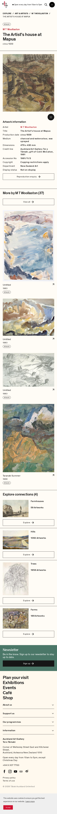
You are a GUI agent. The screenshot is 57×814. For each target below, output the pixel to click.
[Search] (46, 4)
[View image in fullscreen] (51, 117)
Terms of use (9, 780)
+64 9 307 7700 (11, 765)
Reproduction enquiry (27, 176)
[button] (28, 252)
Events (9, 688)
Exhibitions (13, 683)
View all (26, 201)
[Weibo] (26, 771)
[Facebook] (4, 771)
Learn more (30, 801)
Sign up (26, 663)
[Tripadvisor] (21, 771)
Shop (8, 698)
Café (7, 693)
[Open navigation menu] (52, 4)
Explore (26, 522)
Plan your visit (15, 678)
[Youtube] (15, 771)
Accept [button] (8, 807)
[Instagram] (10, 771)
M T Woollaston (11, 29)
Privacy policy (9, 777)
